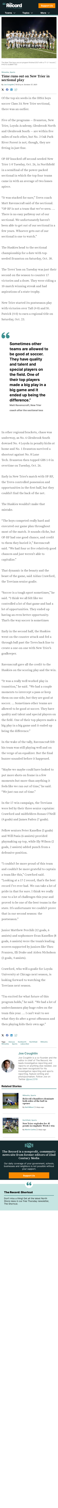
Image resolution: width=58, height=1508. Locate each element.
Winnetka (5, 72)
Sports (12, 72)
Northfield (33, 1042)
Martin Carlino (30, 1130)
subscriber (25, 1044)
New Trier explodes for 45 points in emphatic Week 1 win (38, 1124)
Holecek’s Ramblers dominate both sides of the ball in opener (38, 1101)
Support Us (47, 5)
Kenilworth (22, 1042)
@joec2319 (31, 1079)
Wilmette (44, 1042)
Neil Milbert (29, 1107)
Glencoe (11, 1042)
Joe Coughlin (9, 85)
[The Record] (12, 5)
